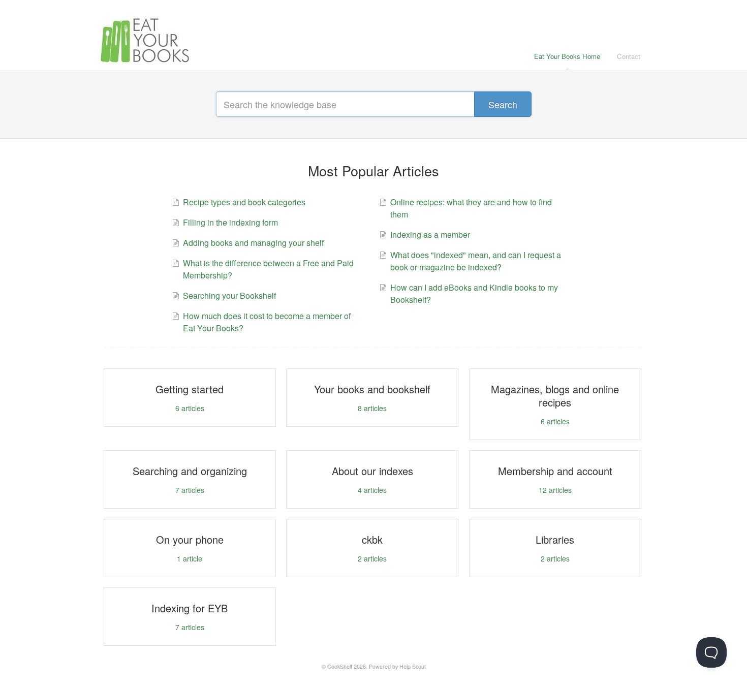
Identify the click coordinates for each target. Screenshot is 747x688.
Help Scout (412, 666)
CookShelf (339, 666)
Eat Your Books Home (567, 56)
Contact (628, 56)
